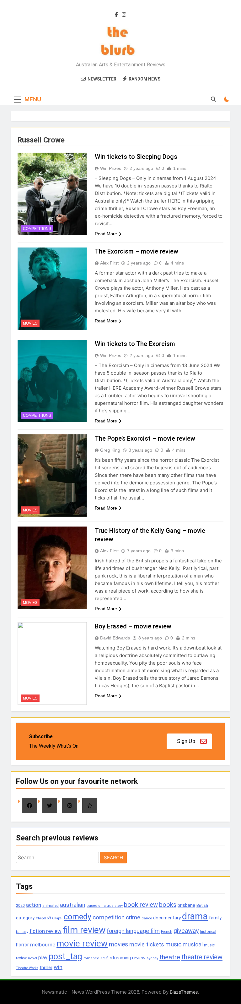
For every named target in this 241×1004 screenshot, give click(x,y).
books (167, 904)
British (202, 905)
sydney (152, 958)
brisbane (186, 905)
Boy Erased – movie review (133, 626)
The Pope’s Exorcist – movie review (145, 438)
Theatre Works (27, 968)
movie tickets (146, 944)
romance (91, 958)
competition (109, 917)
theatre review (201, 957)
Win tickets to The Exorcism (135, 344)
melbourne (42, 944)
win (58, 967)
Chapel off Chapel (49, 918)
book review (141, 904)
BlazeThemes (184, 992)
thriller (46, 967)
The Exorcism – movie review (136, 251)
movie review (82, 943)
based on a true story (105, 906)
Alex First (109, 262)
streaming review (127, 958)
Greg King (110, 450)
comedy (77, 916)
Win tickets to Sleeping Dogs (136, 156)
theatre (169, 957)
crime (133, 917)
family (215, 918)
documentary (167, 918)
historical (208, 931)
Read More (106, 233)
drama (195, 916)
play (42, 958)
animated (50, 905)
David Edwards (115, 637)
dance (147, 918)
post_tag (65, 956)
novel (32, 958)
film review (84, 930)
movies (118, 944)
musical (193, 944)
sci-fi (104, 958)
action (33, 905)
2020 (20, 905)
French (166, 931)
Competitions (37, 228)
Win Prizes (110, 168)
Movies (30, 323)
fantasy (22, 932)
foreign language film (133, 931)
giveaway (186, 930)
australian (72, 904)
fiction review (45, 931)
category (25, 918)
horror (22, 945)
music (173, 944)
